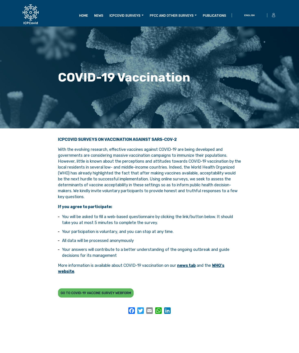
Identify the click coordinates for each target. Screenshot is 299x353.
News (98, 16)
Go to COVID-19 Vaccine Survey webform (96, 293)
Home (83, 16)
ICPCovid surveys (125, 16)
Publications (214, 16)
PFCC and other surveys (172, 16)
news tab (186, 265)
